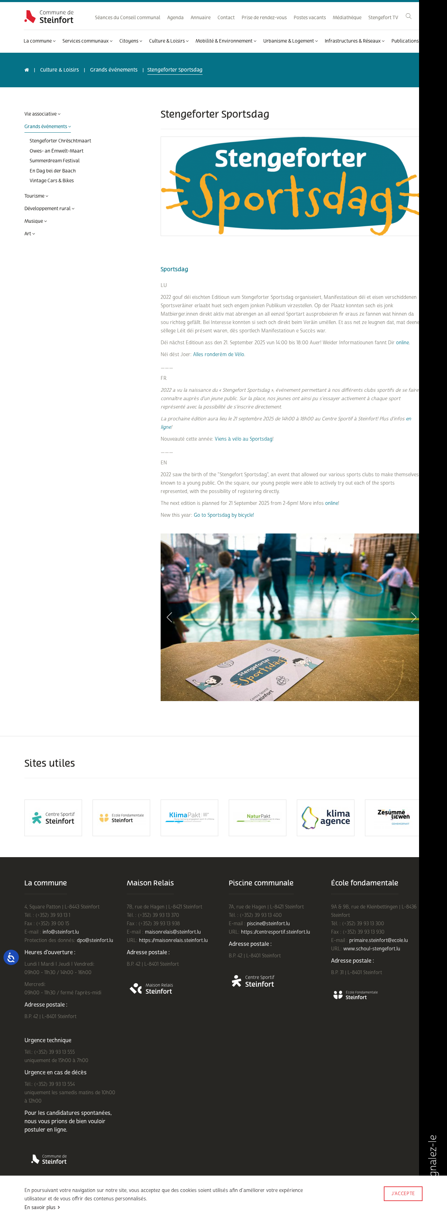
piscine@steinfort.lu (268, 924)
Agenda (175, 18)
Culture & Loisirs (167, 41)
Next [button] (414, 617)
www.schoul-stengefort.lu (371, 949)
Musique (34, 221)
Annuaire (201, 18)
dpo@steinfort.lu (95, 940)
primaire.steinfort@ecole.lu (378, 940)
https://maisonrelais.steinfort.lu (173, 940)
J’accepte (403, 1194)
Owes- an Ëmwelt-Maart (56, 151)
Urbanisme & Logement (289, 41)
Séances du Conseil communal (127, 18)
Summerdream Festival (55, 161)
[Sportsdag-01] (292, 617)
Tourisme (34, 196)
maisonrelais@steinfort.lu (173, 932)
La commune (38, 41)
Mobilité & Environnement (225, 41)
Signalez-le (432, 1161)
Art (28, 234)
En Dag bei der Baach (53, 171)
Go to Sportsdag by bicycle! (224, 515)
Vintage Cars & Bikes (52, 181)
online (402, 343)
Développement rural (48, 209)
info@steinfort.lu (61, 932)
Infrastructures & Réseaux (353, 41)
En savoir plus (40, 1207)
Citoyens (129, 41)
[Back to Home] (49, 16)
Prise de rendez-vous (264, 18)
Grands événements (114, 70)
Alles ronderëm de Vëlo (218, 355)
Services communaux (86, 41)
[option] (292, 617)
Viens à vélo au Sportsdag (243, 439)
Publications (405, 41)
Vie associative (41, 114)
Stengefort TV (383, 18)
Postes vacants (310, 18)
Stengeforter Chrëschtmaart (60, 141)
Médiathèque (347, 18)
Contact (226, 18)
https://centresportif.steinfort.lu (275, 932)
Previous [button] (169, 617)
